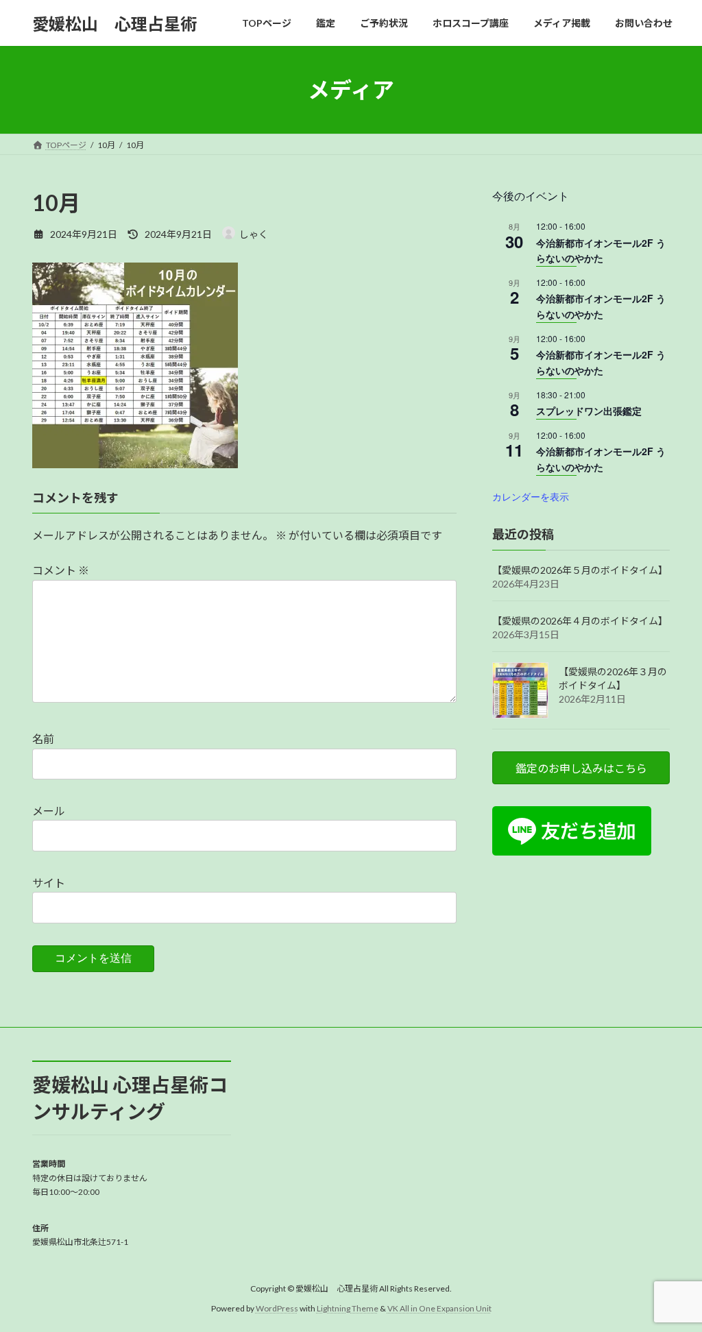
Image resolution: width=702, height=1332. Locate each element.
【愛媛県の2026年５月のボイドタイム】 (580, 570)
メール (48, 810)
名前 (43, 738)
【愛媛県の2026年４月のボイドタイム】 (580, 621)
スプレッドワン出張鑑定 (589, 410)
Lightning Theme (347, 1308)
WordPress (277, 1308)
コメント (60, 570)
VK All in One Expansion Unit (439, 1308)
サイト (48, 882)
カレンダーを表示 (530, 496)
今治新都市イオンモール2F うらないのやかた (601, 250)
